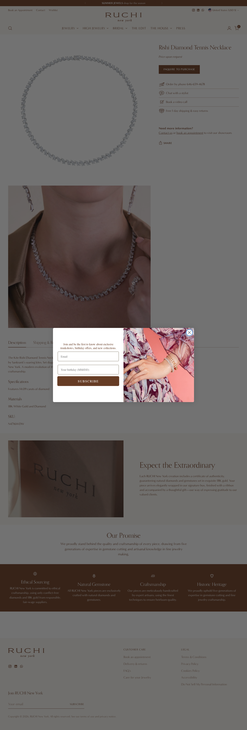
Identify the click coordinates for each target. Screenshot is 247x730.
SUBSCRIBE (88, 381)
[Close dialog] (189, 332)
